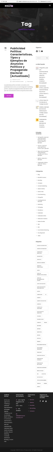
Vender (45, 383)
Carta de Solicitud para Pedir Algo (41, 287)
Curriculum (39, 294)
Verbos (38, 386)
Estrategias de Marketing (40, 312)
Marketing (40, 204)
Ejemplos (39, 304)
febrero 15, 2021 (16, 79)
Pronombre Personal (41, 344)
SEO (39, 227)
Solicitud (44, 373)
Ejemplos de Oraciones (39, 308)
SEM (39, 224)
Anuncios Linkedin (41, 262)
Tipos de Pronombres (41, 380)
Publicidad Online (42, 215)
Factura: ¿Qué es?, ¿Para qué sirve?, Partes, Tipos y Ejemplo (43, 147)
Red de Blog (32, 408)
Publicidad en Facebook (40, 359)
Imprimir (38, 328)
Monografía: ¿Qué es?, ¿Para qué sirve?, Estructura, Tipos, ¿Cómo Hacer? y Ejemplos (43, 140)
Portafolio (32, 405)
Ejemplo (39, 297)
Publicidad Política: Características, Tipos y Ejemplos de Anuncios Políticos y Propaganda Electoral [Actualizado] (21, 62)
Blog (39, 174)
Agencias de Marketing (39, 252)
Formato (39, 322)
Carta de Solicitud (41, 283)
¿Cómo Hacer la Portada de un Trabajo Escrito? (43, 102)
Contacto (32, 411)
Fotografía (40, 197)
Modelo (38, 335)
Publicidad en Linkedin (41, 367)
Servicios (32, 399)
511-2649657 (48, 1)
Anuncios (39, 259)
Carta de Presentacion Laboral (42, 274)
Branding (40, 180)
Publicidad (30, 81)
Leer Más (8, 95)
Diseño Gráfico (41, 188)
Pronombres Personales (39, 348)
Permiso (38, 341)
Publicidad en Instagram (40, 364)
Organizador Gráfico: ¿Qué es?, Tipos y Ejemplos (43, 164)
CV (45, 294)
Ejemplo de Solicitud (41, 300)
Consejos (40, 183)
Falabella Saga (40, 319)
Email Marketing (41, 194)
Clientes (32, 402)
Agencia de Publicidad (42, 248)
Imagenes (39, 325)
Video (39, 235)
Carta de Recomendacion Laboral (40, 279)
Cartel (38, 291)
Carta (38, 270)
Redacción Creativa (42, 218)
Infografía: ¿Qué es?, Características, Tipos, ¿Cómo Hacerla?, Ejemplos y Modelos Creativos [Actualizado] (43, 75)
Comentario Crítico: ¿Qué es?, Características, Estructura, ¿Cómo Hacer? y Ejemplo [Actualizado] (44, 91)
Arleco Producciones (17, 81)
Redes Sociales (41, 221)
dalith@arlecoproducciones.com (29, 1)
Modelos (39, 338)
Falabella (39, 316)
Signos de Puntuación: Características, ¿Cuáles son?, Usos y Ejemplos (43, 153)
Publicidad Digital (41, 355)
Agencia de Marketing (42, 245)
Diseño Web (40, 191)
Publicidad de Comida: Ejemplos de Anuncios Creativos (42, 123)
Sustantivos (40, 377)
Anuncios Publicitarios (40, 266)
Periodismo (40, 210)
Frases (45, 322)
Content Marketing (42, 186)
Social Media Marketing (43, 230)
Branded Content (42, 177)
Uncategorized (41, 233)
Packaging (40, 207)
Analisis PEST (40, 256)
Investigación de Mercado (42, 200)
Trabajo (39, 383)
